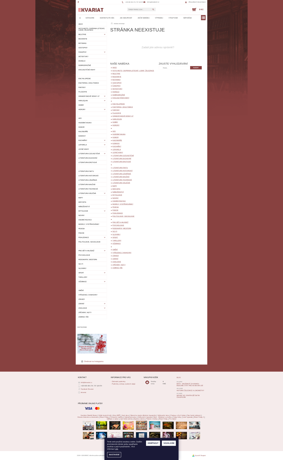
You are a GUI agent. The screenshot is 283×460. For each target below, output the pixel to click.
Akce (80, 24)
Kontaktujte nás (107, 18)
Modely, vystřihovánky (88, 224)
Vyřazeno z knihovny (87, 295)
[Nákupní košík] (147, 382)
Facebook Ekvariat (87, 389)
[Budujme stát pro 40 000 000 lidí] (141, 435)
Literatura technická (88, 189)
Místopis (82, 202)
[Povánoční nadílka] (101, 435)
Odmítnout (153, 443)
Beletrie (82, 34)
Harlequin (83, 101)
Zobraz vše (83, 317)
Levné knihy (83, 149)
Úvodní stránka (80, 18)
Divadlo (81, 61)
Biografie (82, 39)
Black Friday (104, 417)
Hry (80, 118)
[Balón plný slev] (181, 425)
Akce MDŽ (116, 415)
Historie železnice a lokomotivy (190, 390)
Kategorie (90, 18)
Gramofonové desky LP (88, 96)
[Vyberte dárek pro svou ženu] (114, 425)
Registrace (201, 2)
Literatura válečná (87, 193)
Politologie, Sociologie (89, 242)
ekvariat (83, 392)
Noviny (81, 215)
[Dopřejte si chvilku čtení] (141, 425)
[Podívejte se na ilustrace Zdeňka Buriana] (88, 425)
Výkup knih (173, 18)
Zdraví (81, 304)
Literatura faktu (86, 171)
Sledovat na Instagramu (93, 361)
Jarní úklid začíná (126, 419)
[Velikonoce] (128, 435)
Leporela (82, 145)
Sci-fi (80, 264)
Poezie (81, 233)
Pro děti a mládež (86, 251)
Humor (81, 127)
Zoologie (82, 308)
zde (116, 449)
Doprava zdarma (139, 419)
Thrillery (82, 277)
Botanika (82, 43)
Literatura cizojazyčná (89, 153)
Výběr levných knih (104, 415)
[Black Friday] (88, 435)
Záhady (81, 299)
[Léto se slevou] (168, 435)
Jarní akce (125, 415)
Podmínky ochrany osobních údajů (123, 384)
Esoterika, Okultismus (88, 83)
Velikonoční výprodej (145, 417)
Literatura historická (88, 176)
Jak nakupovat (126, 18)
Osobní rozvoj (85, 220)
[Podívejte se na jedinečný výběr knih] (101, 425)
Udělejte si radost (113, 419)
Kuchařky (82, 140)
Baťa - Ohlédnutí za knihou (163, 417)
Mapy (80, 198)
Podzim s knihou (152, 419)
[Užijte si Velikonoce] (154, 425)
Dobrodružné (84, 65)
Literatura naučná (86, 184)
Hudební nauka (84, 123)
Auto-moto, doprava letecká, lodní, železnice (91, 29)
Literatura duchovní (87, 158)
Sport (81, 273)
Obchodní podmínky (118, 381)
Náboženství (84, 206)
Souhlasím (168, 443)
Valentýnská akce (130, 417)
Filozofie (82, 92)
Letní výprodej (187, 417)
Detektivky (83, 56)
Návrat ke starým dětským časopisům (143, 415)
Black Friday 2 (199, 417)
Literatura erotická (87, 162)
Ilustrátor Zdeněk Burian (89, 415)
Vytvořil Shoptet (200, 455)
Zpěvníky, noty (84, 312)
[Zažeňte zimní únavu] (128, 425)
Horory (81, 109)
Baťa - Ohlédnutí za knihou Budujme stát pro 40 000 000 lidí (190, 384)
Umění (81, 290)
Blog (179, 377)
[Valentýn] (114, 435)
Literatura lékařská (87, 180)
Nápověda (187, 18)
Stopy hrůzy (177, 417)
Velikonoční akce (163, 415)
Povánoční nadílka (116, 417)
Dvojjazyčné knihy (86, 70)
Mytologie (83, 211)
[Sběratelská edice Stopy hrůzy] (154, 435)
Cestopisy (83, 48)
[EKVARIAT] (90, 10)
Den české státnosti (194, 415)
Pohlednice (83, 237)
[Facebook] (78, 2)
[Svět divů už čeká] (168, 425)
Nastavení (114, 455)
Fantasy (82, 87)
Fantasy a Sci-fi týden (178, 415)
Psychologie (84, 255)
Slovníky (82, 268)
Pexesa (81, 229)
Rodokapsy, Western (87, 259)
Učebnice (82, 281)
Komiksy (82, 136)
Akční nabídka (143, 18)
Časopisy (82, 52)
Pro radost (172, 419)
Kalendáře (83, 131)
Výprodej (159, 18)
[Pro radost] (194, 435)
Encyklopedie (84, 78)
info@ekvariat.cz (86, 382)
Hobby (81, 105)
